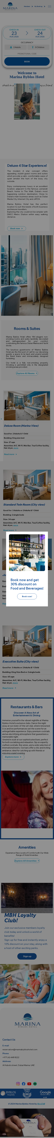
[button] (39, 540)
